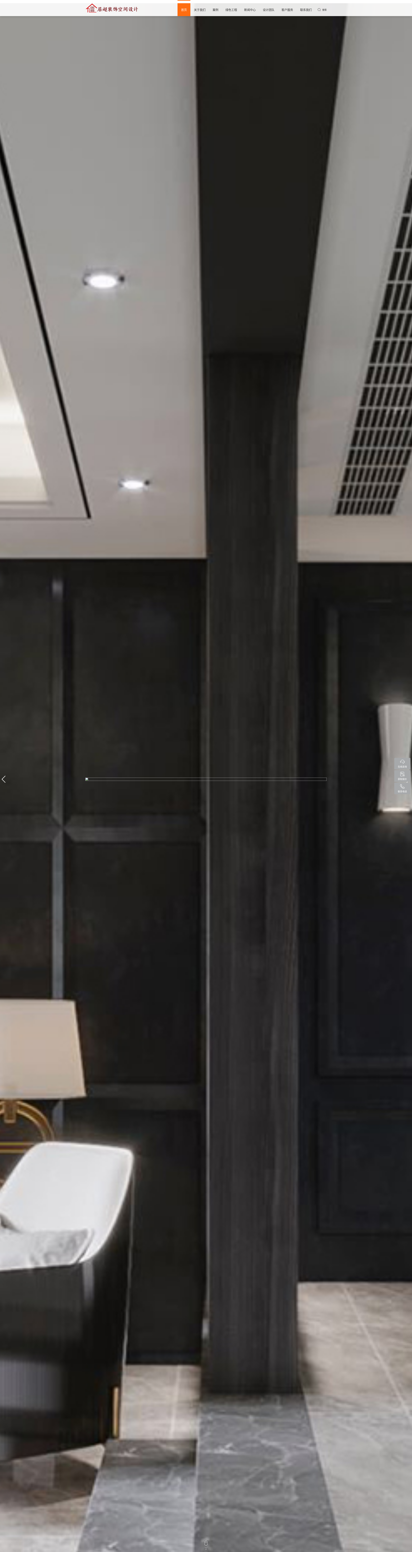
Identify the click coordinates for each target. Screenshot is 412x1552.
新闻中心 (250, 10)
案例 (215, 10)
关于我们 (200, 10)
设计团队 (268, 10)
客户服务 (287, 10)
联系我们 (306, 10)
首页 (184, 10)
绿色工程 (231, 10)
